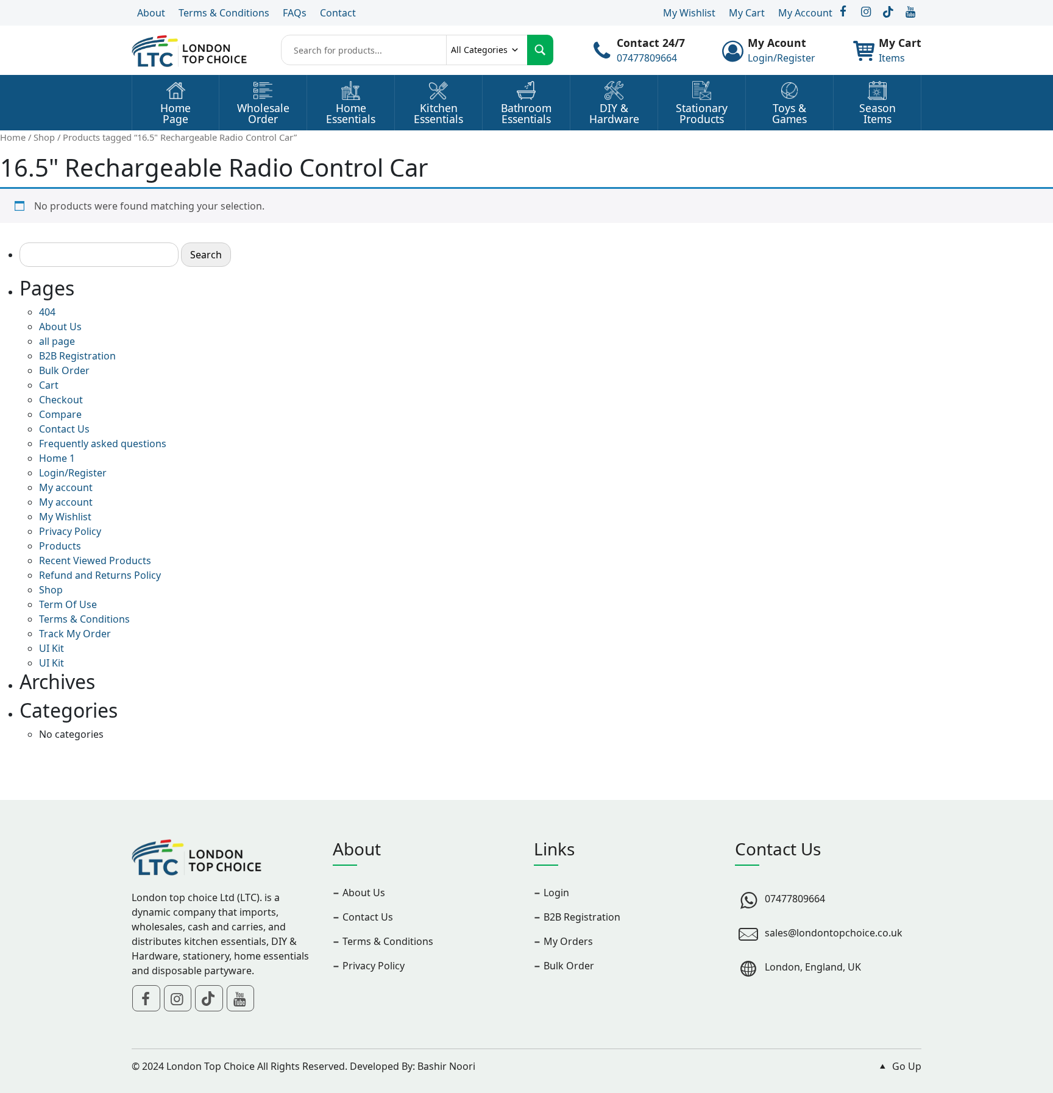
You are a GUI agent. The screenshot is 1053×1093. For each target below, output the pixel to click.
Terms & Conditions (224, 12)
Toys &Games (789, 113)
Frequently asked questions (102, 443)
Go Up (905, 1066)
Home (13, 137)
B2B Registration (77, 356)
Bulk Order (64, 370)
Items (892, 58)
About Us (60, 326)
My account (66, 487)
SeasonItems (877, 113)
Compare (60, 414)
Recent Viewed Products (95, 560)
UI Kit (51, 648)
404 (47, 312)
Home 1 (57, 458)
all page (57, 341)
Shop (44, 137)
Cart (48, 385)
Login (556, 892)
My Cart (747, 12)
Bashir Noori (446, 1066)
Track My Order (75, 633)
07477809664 (647, 58)
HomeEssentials (350, 113)
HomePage (175, 113)
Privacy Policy (70, 531)
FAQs (295, 12)
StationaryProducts (702, 113)
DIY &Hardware (614, 113)
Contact (338, 12)
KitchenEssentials (438, 113)
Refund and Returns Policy (100, 575)
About (151, 12)
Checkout (61, 399)
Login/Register (781, 58)
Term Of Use (68, 604)
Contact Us (64, 429)
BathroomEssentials (526, 113)
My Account (805, 12)
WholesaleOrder (263, 113)
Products (60, 546)
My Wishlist (689, 12)
